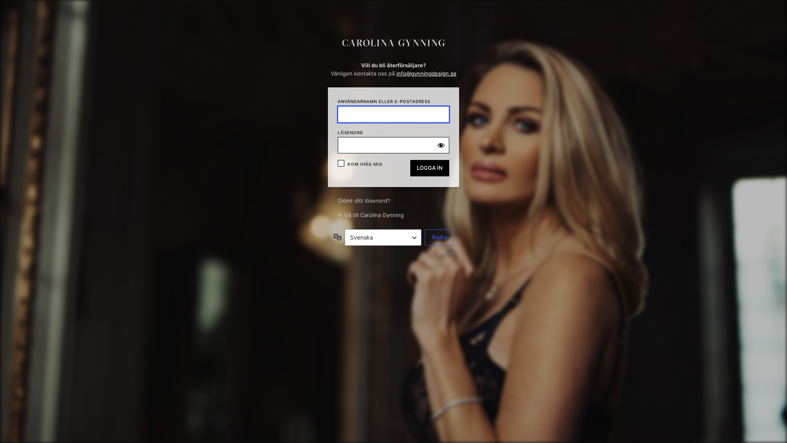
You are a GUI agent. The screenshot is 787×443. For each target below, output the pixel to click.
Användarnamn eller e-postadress (384, 101)
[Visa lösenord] (441, 145)
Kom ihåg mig (365, 164)
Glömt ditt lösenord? (364, 200)
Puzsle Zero (393, 45)
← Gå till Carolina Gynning (371, 215)
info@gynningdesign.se (426, 73)
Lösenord (350, 132)
